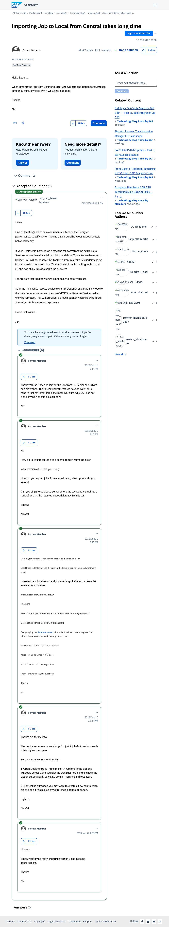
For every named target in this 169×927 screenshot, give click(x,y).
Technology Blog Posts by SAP (135, 121)
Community (31, 4)
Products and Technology (41, 13)
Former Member (31, 50)
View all (119, 354)
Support (87, 921)
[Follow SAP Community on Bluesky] (148, 921)
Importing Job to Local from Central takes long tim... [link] (111, 13)
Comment (99, 123)
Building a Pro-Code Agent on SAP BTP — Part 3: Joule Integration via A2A (135, 113)
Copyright (39, 921)
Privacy (11, 921)
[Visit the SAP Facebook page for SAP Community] (142, 921)
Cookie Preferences (105, 921)
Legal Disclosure (56, 921)
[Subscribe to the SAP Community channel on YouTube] (154, 921)
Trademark (74, 921)
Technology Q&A (77, 13)
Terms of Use (24, 921)
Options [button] (155, 34)
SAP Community (19, 13)
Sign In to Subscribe (139, 33)
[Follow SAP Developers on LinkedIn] (160, 921)
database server (45, 632)
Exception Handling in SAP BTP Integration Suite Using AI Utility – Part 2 (133, 192)
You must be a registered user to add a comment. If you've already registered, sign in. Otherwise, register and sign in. (57, 334)
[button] (143, 50)
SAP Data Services (21, 65)
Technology (61, 13)
